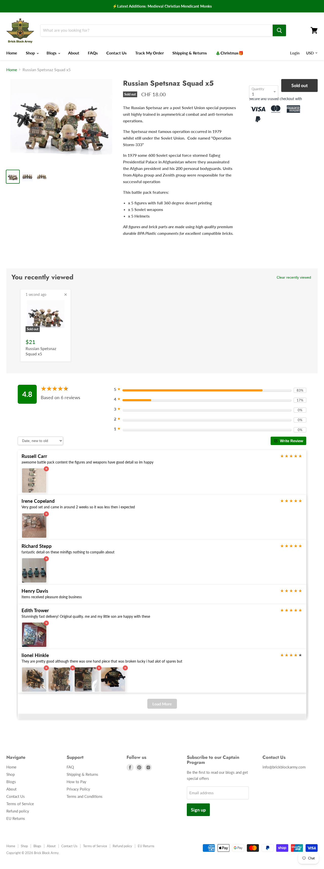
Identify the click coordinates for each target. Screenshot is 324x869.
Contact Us (116, 52)
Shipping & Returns (189, 52)
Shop (31, 52)
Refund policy (17, 811)
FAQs (93, 52)
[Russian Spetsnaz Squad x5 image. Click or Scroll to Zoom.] (60, 122)
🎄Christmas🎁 (229, 52)
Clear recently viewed (294, 277)
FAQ (70, 767)
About (73, 52)
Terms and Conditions (85, 796)
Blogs (52, 52)
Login (294, 53)
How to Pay (76, 781)
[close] (65, 294)
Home (11, 52)
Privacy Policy (78, 789)
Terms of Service (20, 803)
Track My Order (149, 52)
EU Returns (15, 818)
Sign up (198, 810)
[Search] (279, 30)
